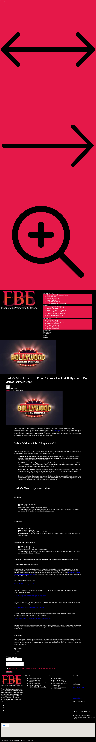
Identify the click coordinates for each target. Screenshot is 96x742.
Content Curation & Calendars (56, 313)
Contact (45, 337)
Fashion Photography (53, 323)
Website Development (53, 317)
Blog (20, 648)
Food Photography (52, 320)
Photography (47, 318)
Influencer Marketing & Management (58, 312)
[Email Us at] (75, 692)
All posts (16, 651)
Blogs (45, 335)
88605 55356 (86, 688)
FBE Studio (46, 333)
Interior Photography (53, 328)
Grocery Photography (53, 327)
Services (45, 305)
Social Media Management (55, 315)
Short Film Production (53, 302)
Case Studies (47, 332)
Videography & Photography (55, 307)
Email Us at (77, 698)
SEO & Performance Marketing (56, 310)
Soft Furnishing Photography (55, 322)
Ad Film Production (53, 298)
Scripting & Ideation (53, 308)
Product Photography (53, 325)
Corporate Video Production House (57, 295)
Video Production (52, 300)
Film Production (51, 296)
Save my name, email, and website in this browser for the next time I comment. (32, 668)
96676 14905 (77, 688)
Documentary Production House (56, 303)
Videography (47, 330)
